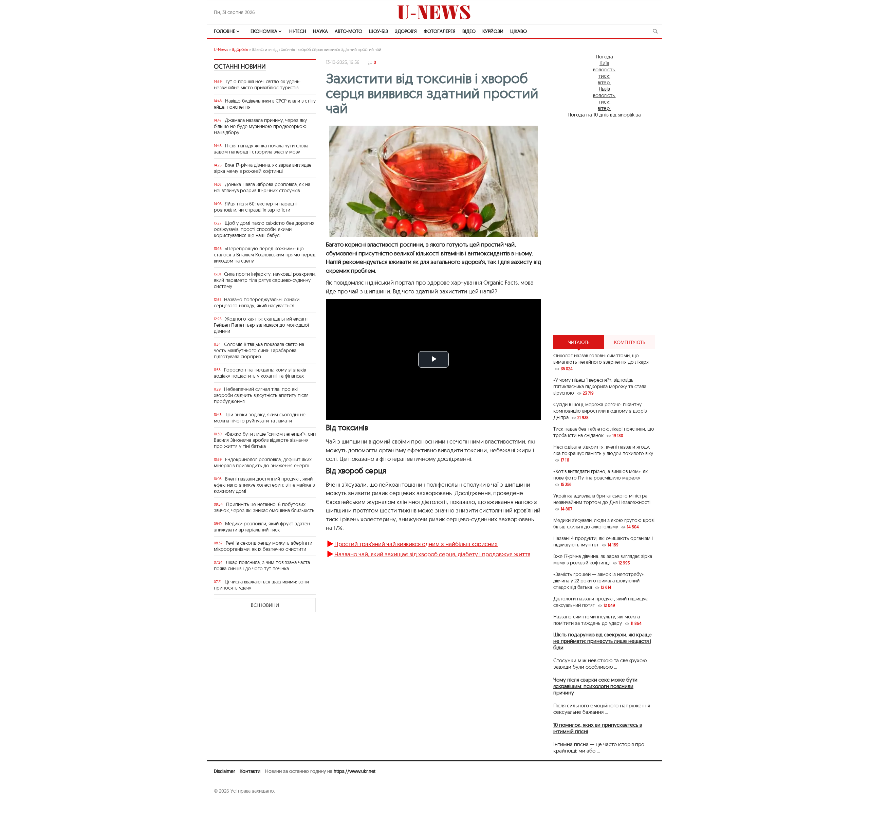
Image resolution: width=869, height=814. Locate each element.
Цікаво (518, 31)
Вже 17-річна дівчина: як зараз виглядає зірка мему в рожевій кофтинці (262, 168)
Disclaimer (224, 771)
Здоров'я (406, 31)
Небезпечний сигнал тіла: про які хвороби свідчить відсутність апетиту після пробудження (261, 395)
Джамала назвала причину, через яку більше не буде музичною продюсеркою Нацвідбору (260, 126)
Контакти (250, 771)
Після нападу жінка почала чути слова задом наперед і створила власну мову (261, 149)
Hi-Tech (297, 31)
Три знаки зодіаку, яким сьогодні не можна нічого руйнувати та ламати (260, 418)
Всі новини (265, 605)
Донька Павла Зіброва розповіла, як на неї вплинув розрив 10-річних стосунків (262, 187)
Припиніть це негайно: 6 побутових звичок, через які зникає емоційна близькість (264, 507)
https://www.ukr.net (354, 771)
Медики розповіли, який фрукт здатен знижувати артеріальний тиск (262, 527)
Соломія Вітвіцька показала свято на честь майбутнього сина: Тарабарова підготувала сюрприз (259, 350)
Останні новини (240, 66)
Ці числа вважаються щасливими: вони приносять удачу (261, 585)
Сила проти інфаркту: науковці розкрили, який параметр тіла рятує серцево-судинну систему (265, 280)
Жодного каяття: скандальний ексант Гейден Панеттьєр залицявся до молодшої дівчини (261, 325)
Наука (320, 31)
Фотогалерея (440, 31)
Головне (224, 31)
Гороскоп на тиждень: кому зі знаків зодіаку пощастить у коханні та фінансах (260, 373)
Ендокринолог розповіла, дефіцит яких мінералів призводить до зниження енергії (263, 462)
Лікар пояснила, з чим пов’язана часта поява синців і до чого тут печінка (262, 565)
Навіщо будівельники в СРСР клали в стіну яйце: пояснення (265, 104)
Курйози (492, 31)
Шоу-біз (378, 31)
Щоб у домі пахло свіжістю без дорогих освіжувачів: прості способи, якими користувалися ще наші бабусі (264, 229)
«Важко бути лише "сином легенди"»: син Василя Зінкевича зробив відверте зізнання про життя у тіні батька (265, 440)
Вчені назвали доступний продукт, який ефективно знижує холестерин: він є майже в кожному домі (264, 485)
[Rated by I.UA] (229, 804)
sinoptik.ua (629, 114)
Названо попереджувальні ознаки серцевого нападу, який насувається (256, 302)
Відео (469, 31)
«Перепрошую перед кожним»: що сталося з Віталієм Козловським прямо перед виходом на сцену (264, 255)
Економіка (264, 31)
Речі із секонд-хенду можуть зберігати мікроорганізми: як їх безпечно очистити (263, 546)
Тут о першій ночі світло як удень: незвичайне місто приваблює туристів (257, 84)
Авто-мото (348, 31)
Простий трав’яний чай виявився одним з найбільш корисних (416, 543)
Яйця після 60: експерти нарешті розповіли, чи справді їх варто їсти (255, 207)
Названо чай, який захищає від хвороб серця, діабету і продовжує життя (432, 554)
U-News (221, 49)
